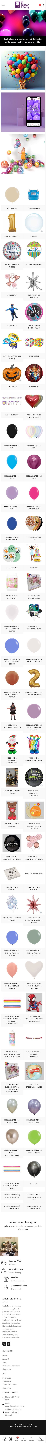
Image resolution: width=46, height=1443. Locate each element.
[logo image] (22, 4)
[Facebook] (4, 1344)
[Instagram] (8, 1344)
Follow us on (23, 1222)
